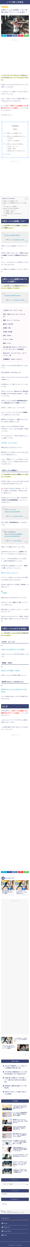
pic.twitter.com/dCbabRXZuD (12, 536)
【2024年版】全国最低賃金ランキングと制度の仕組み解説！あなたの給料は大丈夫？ (15, 1073)
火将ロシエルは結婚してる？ (14, 133)
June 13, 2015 (17, 540)
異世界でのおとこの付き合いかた (16, 150)
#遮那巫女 (19, 534)
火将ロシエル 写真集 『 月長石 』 (11, 670)
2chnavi (4, 1204)
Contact (5, 1223)
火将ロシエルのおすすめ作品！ (15, 144)
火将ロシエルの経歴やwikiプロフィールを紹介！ (16, 137)
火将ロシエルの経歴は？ (14, 140)
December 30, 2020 (18, 300)
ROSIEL (4, 593)
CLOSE (15, 129)
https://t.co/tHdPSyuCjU (10, 534)
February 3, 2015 (18, 516)
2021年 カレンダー (13, 146)
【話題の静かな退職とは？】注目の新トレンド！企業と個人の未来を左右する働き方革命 (15, 1079)
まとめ (8, 154)
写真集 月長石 (12, 148)
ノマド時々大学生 (15, 2)
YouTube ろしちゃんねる (9, 442)
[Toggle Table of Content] (25, 198)
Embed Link (6, 1227)
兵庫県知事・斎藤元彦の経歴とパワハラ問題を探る (15, 1087)
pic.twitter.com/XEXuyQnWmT (12, 511)
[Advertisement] (15, 56)
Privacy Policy (7, 1231)
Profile (5, 1235)
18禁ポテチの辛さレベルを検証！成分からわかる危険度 (15, 1092)
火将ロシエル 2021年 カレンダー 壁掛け (13, 649)
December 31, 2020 (18, 239)
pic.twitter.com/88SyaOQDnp (12, 235)
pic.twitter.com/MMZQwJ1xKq (12, 295)
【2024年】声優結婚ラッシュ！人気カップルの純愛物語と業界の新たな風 (15, 1067)
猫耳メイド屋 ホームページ (9, 572)
